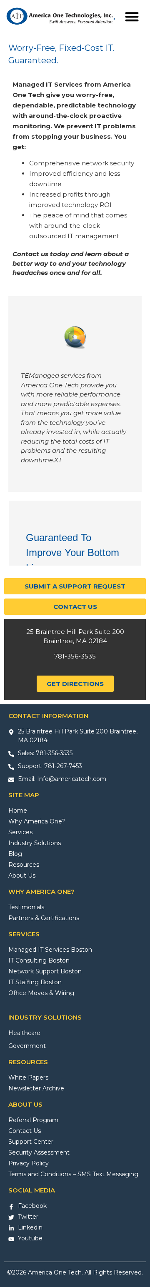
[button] (132, 17)
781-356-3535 (75, 656)
